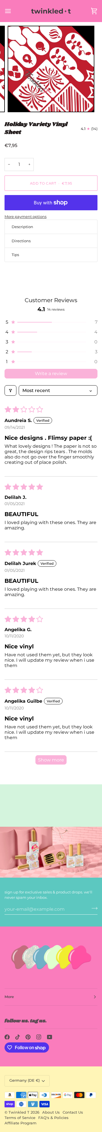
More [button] (9, 997)
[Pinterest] (28, 1037)
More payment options (25, 216)
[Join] (92, 908)
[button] (51, 322)
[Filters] (10, 390)
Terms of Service (20, 1118)
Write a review (51, 373)
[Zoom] (18, 102)
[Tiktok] (17, 1037)
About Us (51, 1112)
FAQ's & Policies (53, 1118)
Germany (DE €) (24, 1080)
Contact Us (73, 1112)
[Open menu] (13, 11)
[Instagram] (38, 1037)
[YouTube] (49, 1037)
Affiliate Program (21, 1123)
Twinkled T (18, 1112)
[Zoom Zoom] (51, 69)
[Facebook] (7, 1037)
